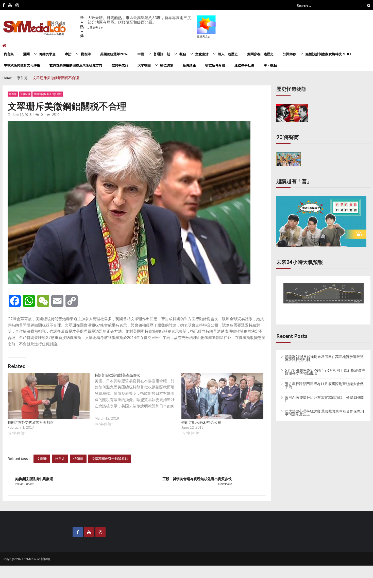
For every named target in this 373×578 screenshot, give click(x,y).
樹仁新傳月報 (215, 65)
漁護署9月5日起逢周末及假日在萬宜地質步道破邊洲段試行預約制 (324, 353)
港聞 (26, 54)
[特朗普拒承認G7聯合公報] (222, 396)
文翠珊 (42, 459)
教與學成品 (120, 65)
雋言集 (9, 54)
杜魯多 (60, 459)
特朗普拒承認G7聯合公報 (201, 422)
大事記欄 (25, 94)
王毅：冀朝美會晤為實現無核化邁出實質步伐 (197, 479)
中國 (141, 54)
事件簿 (12, 94)
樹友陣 (86, 54)
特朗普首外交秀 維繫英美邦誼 (31, 422)
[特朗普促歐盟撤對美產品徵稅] (138, 404)
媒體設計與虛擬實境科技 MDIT (328, 54)
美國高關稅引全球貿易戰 (48, 94)
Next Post (225, 483)
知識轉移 (289, 54)
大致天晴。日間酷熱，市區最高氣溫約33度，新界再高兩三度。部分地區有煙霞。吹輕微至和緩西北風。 (141, 22)
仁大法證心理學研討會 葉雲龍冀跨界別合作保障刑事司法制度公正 (324, 407)
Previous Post (24, 483)
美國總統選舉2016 (114, 54)
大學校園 (144, 65)
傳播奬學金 (47, 54)
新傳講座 (189, 65)
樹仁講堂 (166, 65)
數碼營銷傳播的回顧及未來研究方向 (75, 65)
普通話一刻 (162, 54)
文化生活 (202, 54)
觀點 (182, 54)
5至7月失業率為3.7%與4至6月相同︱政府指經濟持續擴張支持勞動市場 (325, 366)
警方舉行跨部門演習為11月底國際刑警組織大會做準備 (324, 380)
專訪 (68, 54)
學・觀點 (270, 65)
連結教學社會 (244, 65)
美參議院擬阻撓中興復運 (34, 479)
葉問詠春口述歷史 (260, 54)
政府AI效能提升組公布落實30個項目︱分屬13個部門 (324, 394)
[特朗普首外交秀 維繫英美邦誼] (49, 396)
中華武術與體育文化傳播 (22, 65)
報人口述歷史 (228, 54)
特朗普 (78, 459)
